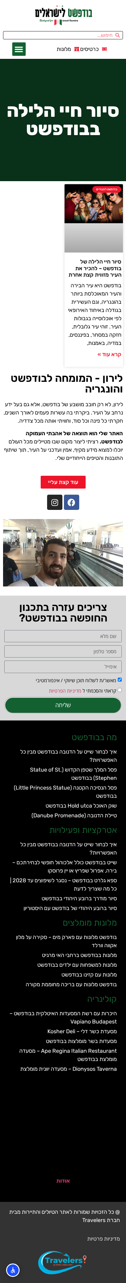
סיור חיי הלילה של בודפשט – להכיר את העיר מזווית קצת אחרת (95, 268)
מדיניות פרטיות (103, 1238)
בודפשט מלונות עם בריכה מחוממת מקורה (71, 984)
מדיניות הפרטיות (65, 690)
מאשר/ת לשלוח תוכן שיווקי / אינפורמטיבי (76, 680)
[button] (19, 49)
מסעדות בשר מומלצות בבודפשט (81, 1041)
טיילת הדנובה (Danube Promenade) (74, 815)
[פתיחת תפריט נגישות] (13, 1270)
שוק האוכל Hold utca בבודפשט (81, 805)
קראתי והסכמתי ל (82, 690)
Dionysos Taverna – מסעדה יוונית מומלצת (68, 1069)
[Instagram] (54, 502)
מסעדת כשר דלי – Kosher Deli (82, 1031)
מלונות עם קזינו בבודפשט (89, 974)
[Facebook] (71, 502)
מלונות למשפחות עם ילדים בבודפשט (77, 965)
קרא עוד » (109, 354)
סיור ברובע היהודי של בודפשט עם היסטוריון (70, 908)
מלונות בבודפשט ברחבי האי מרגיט (79, 955)
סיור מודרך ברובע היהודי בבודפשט (79, 898)
